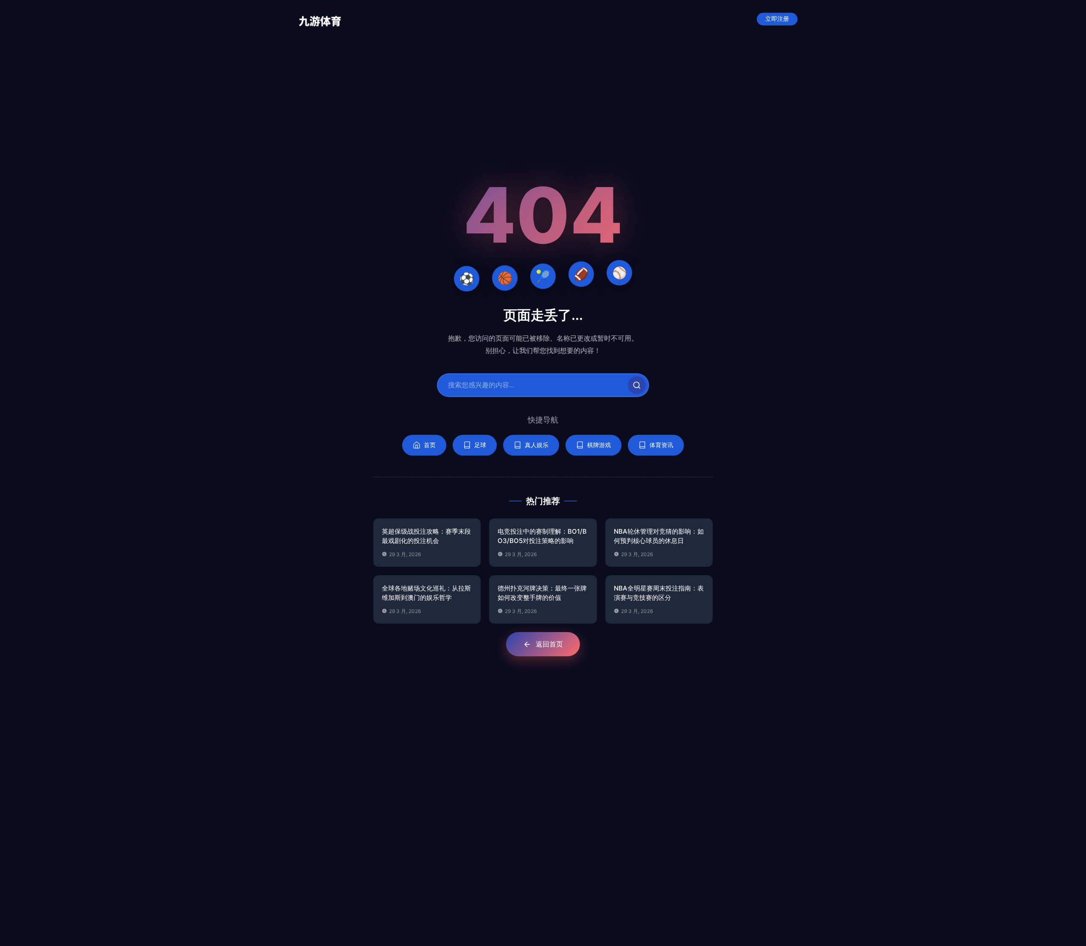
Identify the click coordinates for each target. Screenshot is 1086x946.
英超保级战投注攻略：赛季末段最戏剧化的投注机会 (426, 536)
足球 (480, 444)
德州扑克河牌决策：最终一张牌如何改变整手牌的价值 (542, 593)
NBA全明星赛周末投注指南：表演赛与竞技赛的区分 (659, 593)
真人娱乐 (537, 444)
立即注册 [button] (777, 19)
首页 (430, 444)
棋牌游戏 (599, 444)
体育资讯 (661, 444)
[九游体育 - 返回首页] (320, 19)
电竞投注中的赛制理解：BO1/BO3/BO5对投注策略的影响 (542, 536)
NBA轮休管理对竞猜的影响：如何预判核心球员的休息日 (659, 536)
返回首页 (549, 644)
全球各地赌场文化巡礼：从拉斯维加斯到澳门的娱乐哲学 (426, 593)
